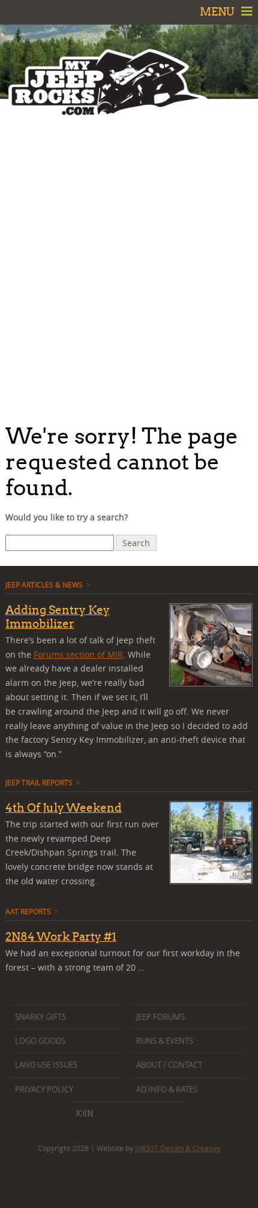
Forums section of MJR (78, 654)
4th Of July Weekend (63, 807)
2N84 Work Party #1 (60, 936)
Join (84, 1113)
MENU (218, 12)
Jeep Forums (160, 1017)
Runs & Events (164, 1041)
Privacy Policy (44, 1090)
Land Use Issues (46, 1065)
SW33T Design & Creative (178, 1148)
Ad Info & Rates (166, 1090)
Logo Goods (40, 1041)
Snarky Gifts (40, 1017)
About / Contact (169, 1065)
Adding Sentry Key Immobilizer (57, 617)
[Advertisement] (129, 258)
